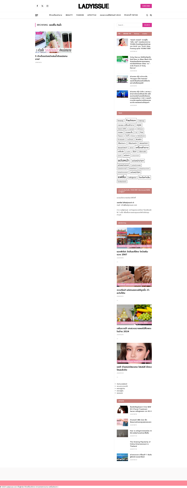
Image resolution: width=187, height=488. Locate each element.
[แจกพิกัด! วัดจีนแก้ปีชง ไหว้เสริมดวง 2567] (134, 238)
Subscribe (146, 6)
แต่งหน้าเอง (133, 169)
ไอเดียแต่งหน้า (122, 182)
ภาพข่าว (144, 34)
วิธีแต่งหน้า (132, 143)
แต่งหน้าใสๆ (135, 172)
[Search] (151, 15)
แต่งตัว (119, 156)
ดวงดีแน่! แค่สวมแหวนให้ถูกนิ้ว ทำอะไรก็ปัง (133, 291)
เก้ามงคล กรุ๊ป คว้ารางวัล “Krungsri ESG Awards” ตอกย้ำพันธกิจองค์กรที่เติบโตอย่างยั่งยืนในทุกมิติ (140, 79)
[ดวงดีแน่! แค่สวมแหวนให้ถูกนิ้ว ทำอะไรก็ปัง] (134, 276)
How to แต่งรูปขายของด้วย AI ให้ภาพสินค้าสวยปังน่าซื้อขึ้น (141, 432)
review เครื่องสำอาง (126, 125)
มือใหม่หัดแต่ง (141, 136)
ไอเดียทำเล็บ (144, 177)
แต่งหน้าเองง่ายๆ (144, 169)
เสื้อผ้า (135, 152)
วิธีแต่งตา (122, 143)
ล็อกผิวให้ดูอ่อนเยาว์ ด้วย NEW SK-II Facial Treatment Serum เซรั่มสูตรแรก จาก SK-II (141, 409)
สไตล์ (131, 148)
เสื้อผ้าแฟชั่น (142, 152)
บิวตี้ (127, 136)
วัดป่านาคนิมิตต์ (122, 384)
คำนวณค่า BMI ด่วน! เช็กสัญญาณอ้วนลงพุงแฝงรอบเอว (140, 421)
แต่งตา (127, 155)
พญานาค (120, 393)
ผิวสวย (133, 136)
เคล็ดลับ (121, 151)
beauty (120, 121)
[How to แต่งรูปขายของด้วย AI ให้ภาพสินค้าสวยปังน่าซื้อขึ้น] (122, 433)
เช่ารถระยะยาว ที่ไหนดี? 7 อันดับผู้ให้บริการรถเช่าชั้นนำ (141, 456)
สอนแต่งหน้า (122, 147)
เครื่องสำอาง (142, 147)
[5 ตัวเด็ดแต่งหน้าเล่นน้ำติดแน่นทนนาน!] (53, 42)
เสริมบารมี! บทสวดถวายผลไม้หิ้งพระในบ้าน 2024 (134, 330)
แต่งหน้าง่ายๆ (138, 160)
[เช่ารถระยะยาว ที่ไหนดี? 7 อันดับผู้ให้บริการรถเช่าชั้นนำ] (122, 457)
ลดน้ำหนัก (130, 140)
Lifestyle (91, 15)
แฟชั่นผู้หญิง (132, 178)
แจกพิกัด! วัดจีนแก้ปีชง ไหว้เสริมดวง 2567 (132, 253)
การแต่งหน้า (131, 129)
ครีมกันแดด (140, 129)
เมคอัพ (128, 152)
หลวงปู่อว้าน (121, 388)
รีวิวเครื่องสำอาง (55, 15)
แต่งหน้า (123, 160)
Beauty (69, 15)
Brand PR (127, 34)
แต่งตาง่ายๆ (135, 156)
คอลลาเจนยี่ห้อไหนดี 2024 (110, 15)
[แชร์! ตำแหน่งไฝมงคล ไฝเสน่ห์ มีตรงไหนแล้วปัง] (134, 353)
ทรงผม (120, 132)
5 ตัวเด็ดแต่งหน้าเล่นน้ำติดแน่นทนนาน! (51, 58)
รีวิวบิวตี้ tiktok (131, 15)
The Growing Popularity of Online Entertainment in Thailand (140, 444)
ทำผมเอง (120, 136)
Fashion (80, 15)
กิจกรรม (136, 34)
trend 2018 (122, 129)
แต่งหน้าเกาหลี (122, 169)
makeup (141, 121)
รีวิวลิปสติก (121, 140)
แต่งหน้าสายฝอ (136, 165)
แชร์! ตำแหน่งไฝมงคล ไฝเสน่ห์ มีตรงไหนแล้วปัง (134, 368)
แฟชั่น (122, 177)
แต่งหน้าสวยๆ (123, 165)
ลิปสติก (139, 139)
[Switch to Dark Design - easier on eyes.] (147, 15)
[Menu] (36, 15)
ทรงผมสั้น (129, 132)
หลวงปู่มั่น (120, 391)
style (139, 125)
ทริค (136, 132)
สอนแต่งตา (144, 143)
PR (119, 34)
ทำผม (141, 132)
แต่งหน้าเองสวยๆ (123, 172)
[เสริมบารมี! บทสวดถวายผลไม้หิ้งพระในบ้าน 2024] (134, 314)
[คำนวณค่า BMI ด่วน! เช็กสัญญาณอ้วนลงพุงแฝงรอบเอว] (122, 422)
